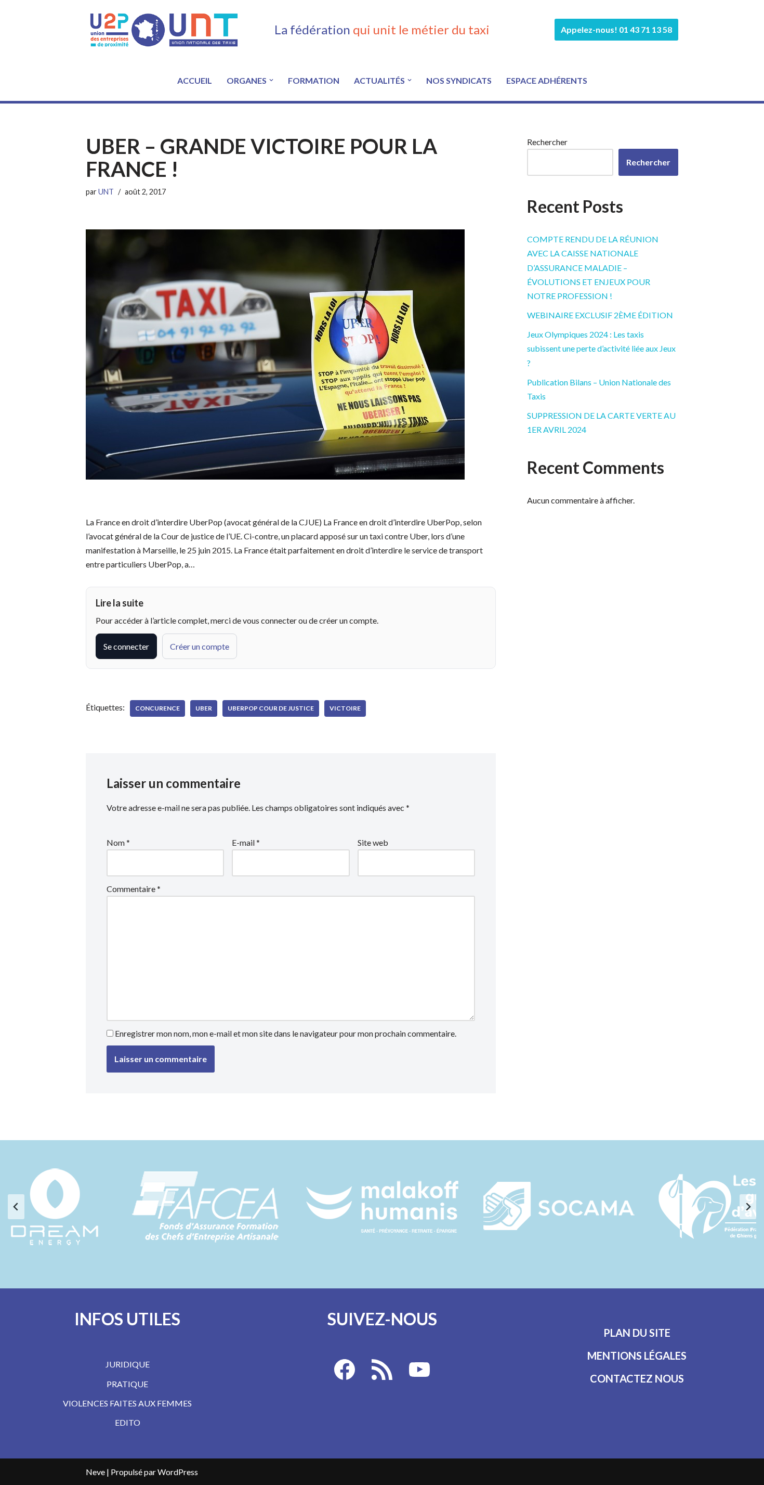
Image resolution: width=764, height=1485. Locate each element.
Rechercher (547, 142)
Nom (118, 842)
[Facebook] (344, 1369)
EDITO (127, 1422)
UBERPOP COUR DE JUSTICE (271, 708)
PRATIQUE (127, 1384)
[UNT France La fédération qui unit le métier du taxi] (164, 29)
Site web (373, 842)
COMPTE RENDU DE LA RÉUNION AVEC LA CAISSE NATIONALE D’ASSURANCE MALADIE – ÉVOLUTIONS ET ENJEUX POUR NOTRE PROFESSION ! (592, 267)
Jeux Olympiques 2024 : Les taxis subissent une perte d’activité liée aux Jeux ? (601, 348)
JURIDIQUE (128, 1364)
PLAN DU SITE (636, 1332)
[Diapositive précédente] (16, 1206)
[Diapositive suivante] (748, 1206)
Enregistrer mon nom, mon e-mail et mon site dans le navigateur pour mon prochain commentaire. (285, 1033)
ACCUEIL (194, 80)
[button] (271, 80)
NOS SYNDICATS (459, 80)
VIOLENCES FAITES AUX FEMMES (127, 1403)
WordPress (177, 1472)
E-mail (246, 842)
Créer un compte (199, 646)
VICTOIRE (345, 708)
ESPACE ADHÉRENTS (546, 80)
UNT (106, 191)
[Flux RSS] (382, 1369)
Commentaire (134, 889)
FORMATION (313, 80)
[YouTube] (419, 1369)
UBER (203, 708)
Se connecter (126, 646)
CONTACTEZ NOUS (637, 1378)
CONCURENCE (157, 708)
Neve (95, 1472)
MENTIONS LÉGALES (637, 1355)
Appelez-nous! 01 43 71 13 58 (616, 29)
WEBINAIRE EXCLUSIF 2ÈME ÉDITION (600, 315)
